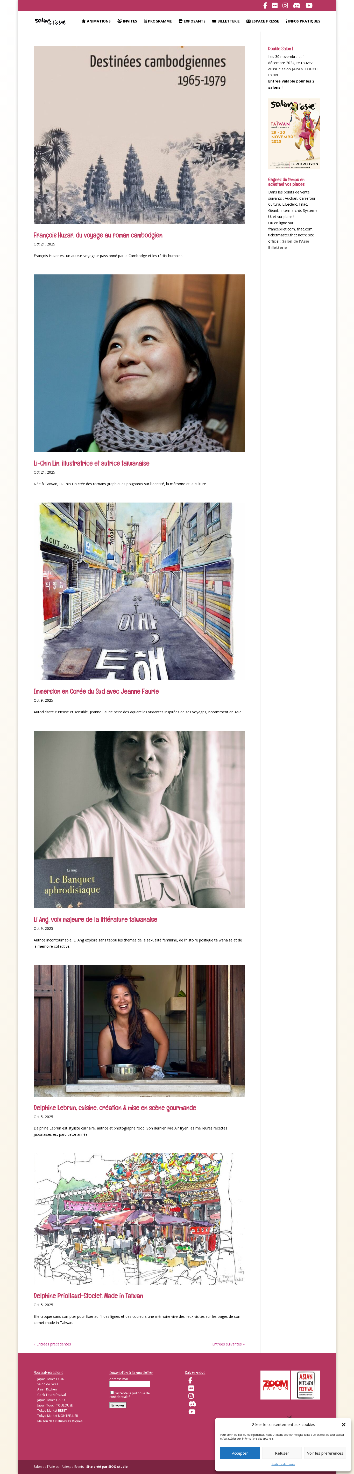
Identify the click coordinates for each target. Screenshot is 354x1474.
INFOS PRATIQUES (303, 21)
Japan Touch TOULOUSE (55, 1405)
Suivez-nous (195, 1372)
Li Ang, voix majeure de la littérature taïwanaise (95, 919)
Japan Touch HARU (51, 1400)
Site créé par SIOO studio (107, 1466)
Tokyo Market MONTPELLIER (57, 1415)
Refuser (282, 1453)
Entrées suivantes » (228, 1344)
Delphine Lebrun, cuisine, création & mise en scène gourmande (115, 1107)
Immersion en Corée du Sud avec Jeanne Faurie (96, 691)
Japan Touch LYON (51, 1379)
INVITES (129, 21)
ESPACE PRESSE (265, 21)
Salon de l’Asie (47, 1384)
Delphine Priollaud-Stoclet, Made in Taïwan (88, 1295)
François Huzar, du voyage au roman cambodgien (98, 235)
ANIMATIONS (98, 21)
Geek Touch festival (51, 1395)
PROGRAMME (159, 21)
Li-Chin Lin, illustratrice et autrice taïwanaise (92, 463)
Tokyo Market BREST (52, 1410)
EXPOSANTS (194, 21)
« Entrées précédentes (52, 1344)
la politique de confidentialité (129, 1395)
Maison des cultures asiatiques (59, 1421)
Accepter (240, 1453)
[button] (343, 1424)
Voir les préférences (325, 1453)
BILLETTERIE (228, 21)
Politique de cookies (283, 1464)
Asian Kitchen (47, 1389)
